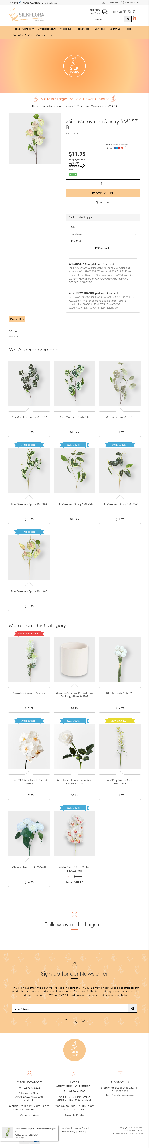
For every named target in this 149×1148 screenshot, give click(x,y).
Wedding (66, 28)
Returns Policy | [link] (69, 1131)
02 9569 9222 (132, 2)
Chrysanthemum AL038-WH (29, 867)
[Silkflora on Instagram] (74, 1020)
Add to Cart (104, 193)
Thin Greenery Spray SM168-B (75, 504)
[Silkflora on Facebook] (65, 1020)
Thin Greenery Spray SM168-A (29, 504)
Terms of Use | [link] (65, 1128)
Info (71, 169)
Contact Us (114, 2)
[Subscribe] (132, 1008)
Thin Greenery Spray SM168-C (120, 504)
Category (28, 28)
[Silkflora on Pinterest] (83, 1020)
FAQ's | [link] (82, 1131)
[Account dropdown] (104, 2)
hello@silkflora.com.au (120, 1094)
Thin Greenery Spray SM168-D (29, 591)
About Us (115, 28)
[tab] (17, 319)
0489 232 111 (131, 1087)
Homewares (83, 28)
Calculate (104, 248)
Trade (128, 28)
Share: (110, 148)
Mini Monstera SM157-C (74, 416)
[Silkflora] (27, 13)
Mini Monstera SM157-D (120, 416)
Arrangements (47, 28)
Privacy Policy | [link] (81, 1128)
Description (17, 319)
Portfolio (18, 35)
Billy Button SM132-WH (120, 692)
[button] (103, 202)
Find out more (50, 3)
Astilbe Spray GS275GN (27, 1134)
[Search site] (128, 19)
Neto (140, 1133)
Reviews (29, 35)
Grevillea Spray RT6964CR (29, 692)
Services (100, 28)
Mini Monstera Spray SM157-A (29, 416)
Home (16, 28)
